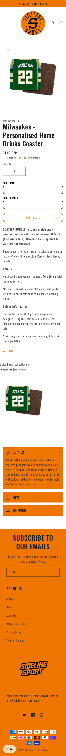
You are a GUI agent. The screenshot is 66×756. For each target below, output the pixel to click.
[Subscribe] (55, 572)
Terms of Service (15, 640)
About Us (11, 616)
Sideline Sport (29, 750)
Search (10, 599)
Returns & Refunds (16, 624)
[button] (5, 23)
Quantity (7, 164)
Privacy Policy (14, 632)
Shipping (17, 157)
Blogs (9, 607)
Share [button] (10, 350)
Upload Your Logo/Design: (15, 364)
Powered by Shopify (41, 750)
